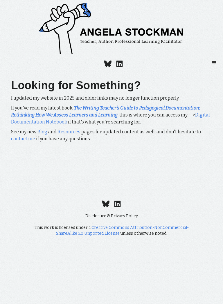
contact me (23, 139)
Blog (42, 132)
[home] (111, 28)
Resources (68, 132)
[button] (214, 63)
